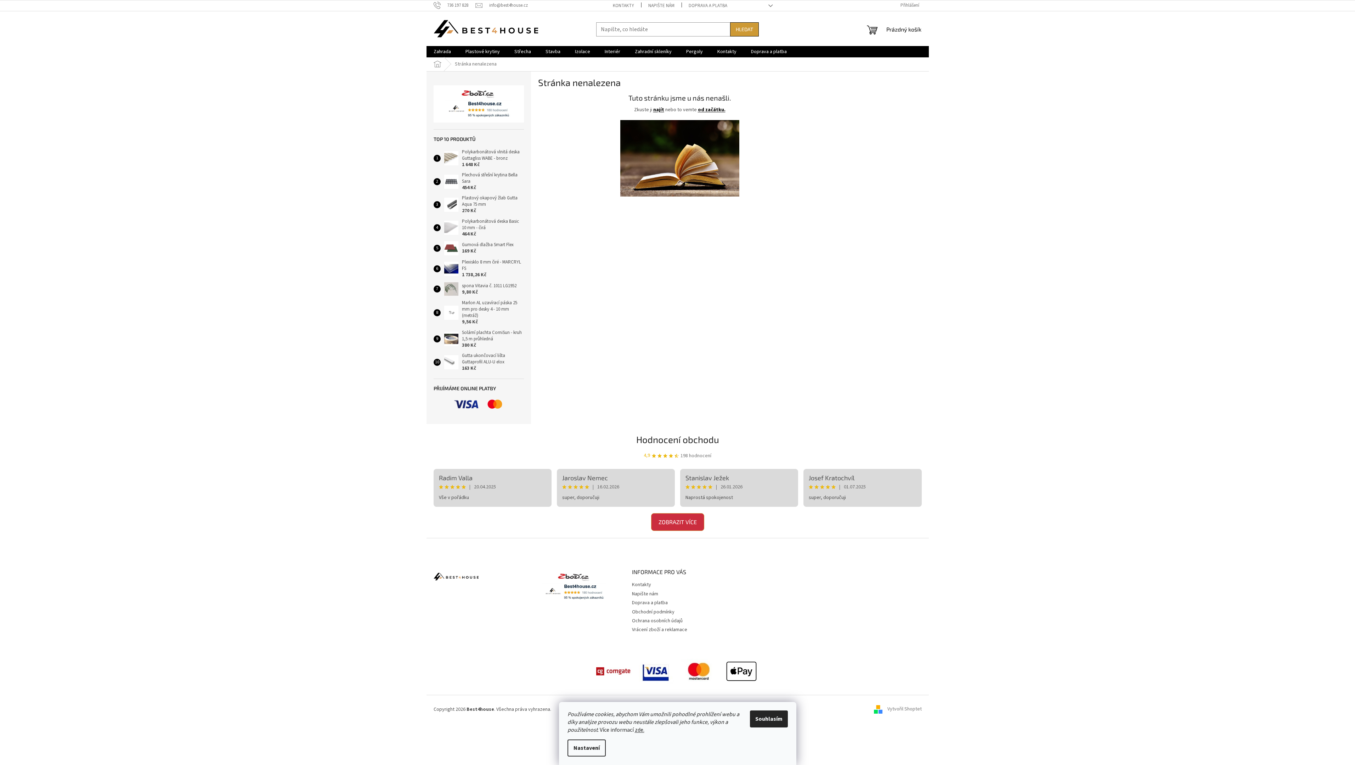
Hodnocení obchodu (677, 439)
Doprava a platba (708, 5)
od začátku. (712, 109)
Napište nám (661, 5)
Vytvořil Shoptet (904, 709)
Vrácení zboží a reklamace (659, 629)
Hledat (744, 29)
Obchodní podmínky (653, 612)
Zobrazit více (678, 521)
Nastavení (587, 748)
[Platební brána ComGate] (614, 671)
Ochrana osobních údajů (657, 620)
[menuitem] (442, 51)
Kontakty (623, 5)
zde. (639, 730)
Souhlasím (769, 719)
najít (658, 109)
